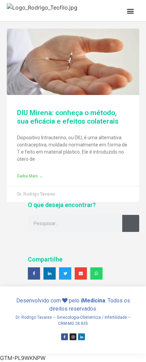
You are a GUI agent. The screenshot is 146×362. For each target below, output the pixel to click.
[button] (130, 10)
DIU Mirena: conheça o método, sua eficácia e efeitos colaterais (67, 117)
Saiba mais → (30, 176)
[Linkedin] (81, 336)
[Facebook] (64, 336)
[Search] (130, 223)
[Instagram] (73, 336)
